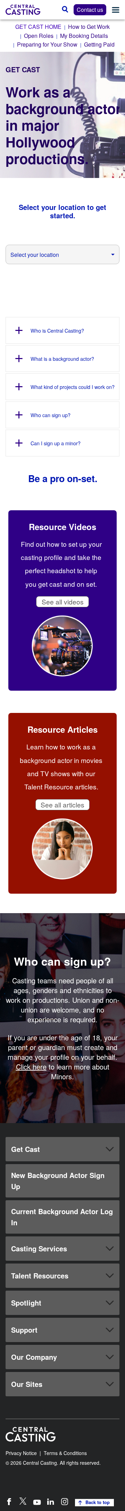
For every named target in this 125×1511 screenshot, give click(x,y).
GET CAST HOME (38, 27)
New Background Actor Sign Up (58, 1180)
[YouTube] (37, 1501)
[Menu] (115, 9)
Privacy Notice (21, 1452)
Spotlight (26, 1303)
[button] (62, 1149)
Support (24, 1330)
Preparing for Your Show (47, 44)
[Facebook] (9, 1501)
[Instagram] (65, 1501)
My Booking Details (84, 36)
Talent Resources (39, 1275)
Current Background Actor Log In (62, 1216)
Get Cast (25, 1149)
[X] (23, 1501)
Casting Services (39, 1248)
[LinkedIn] (51, 1501)
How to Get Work (89, 27)
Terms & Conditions (65, 1452)
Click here (31, 1067)
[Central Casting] (23, 9)
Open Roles (38, 36)
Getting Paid (99, 44)
